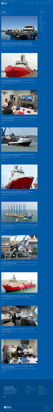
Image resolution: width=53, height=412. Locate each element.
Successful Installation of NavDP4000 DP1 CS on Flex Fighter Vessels (17, 329)
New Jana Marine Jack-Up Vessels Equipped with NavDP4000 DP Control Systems (19, 225)
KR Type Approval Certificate (42, 392)
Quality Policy (46, 407)
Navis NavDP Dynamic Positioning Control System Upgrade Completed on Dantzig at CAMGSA (16, 192)
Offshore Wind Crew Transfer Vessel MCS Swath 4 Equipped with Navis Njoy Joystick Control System (16, 43)
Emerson (41, 24)
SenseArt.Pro (46, 410)
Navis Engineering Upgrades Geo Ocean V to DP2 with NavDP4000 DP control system (18, 80)
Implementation (42, 26)
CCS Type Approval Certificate (42, 393)
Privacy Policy (46, 408)
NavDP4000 (41, 29)
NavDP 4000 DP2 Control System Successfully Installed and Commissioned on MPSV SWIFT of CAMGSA (18, 296)
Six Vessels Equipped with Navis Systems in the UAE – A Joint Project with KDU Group (19, 263)
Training (41, 31)
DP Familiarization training (43, 23)
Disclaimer (47, 406)
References (41, 14)
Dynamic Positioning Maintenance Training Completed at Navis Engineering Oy (19, 118)
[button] (49, 3)
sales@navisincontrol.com (29, 391)
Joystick (41, 27)
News (40, 13)
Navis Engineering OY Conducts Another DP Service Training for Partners (17, 366)
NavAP (40, 28)
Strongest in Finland (40, 394)
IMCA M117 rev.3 (42, 25)
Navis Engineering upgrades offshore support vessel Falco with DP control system (17, 155)
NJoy (40, 30)
